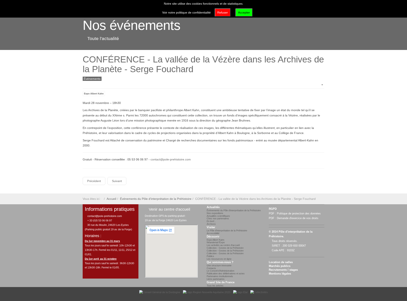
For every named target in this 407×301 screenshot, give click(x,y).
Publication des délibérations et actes (226, 273)
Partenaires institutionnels (220, 276)
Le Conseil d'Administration (220, 270)
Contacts (211, 268)
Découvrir (213, 236)
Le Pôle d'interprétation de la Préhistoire (227, 230)
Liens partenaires (215, 279)
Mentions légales (280, 273)
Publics (210, 256)
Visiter (211, 227)
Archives (211, 224)
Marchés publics (279, 266)
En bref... (211, 221)
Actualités (213, 207)
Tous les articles (215, 285)
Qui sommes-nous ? (220, 262)
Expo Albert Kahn (94, 93)
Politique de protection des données (299, 213)
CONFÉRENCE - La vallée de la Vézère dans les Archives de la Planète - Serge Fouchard (203, 64)
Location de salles (281, 262)
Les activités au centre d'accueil (223, 245)
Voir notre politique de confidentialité (186, 12)
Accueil (111, 198)
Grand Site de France (220, 282)
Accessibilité (213, 233)
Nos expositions (215, 213)
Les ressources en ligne (219, 259)
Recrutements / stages (283, 269)
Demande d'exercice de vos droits (297, 218)
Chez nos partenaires (218, 218)
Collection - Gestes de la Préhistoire (225, 248)
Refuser (222, 12)
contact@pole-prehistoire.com (171, 159)
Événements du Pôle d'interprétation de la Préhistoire (155, 198)
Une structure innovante (219, 265)
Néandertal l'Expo (216, 242)
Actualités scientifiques (218, 216)
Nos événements (131, 25)
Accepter (244, 12)
